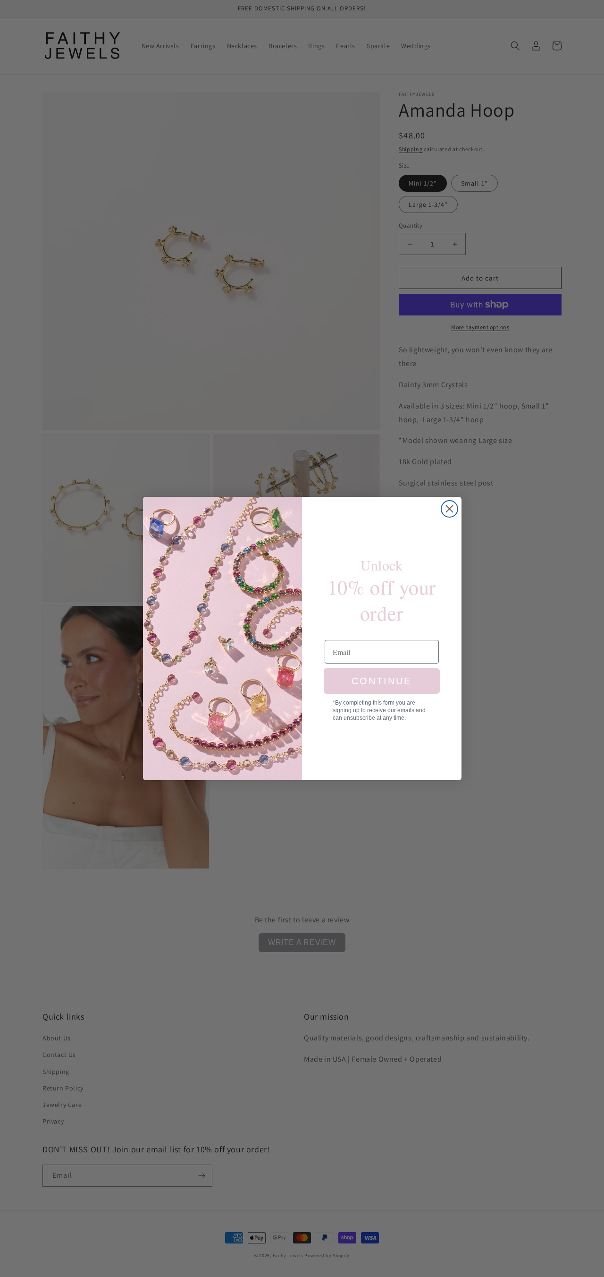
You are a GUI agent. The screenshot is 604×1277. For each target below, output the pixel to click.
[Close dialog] (449, 509)
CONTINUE (381, 681)
